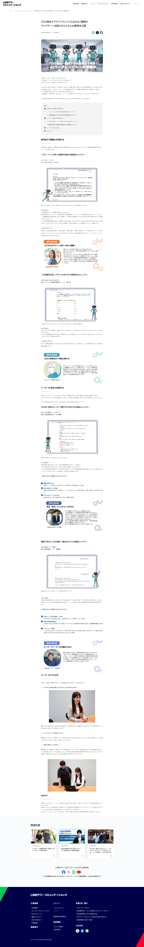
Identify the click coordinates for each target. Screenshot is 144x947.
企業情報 (76, 3)
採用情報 (114, 3)
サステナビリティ (103, 3)
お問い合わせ (124, 3)
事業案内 (84, 3)
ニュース (92, 3)
